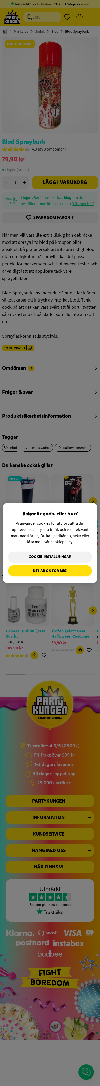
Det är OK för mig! (50, 570)
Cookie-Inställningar (50, 556)
